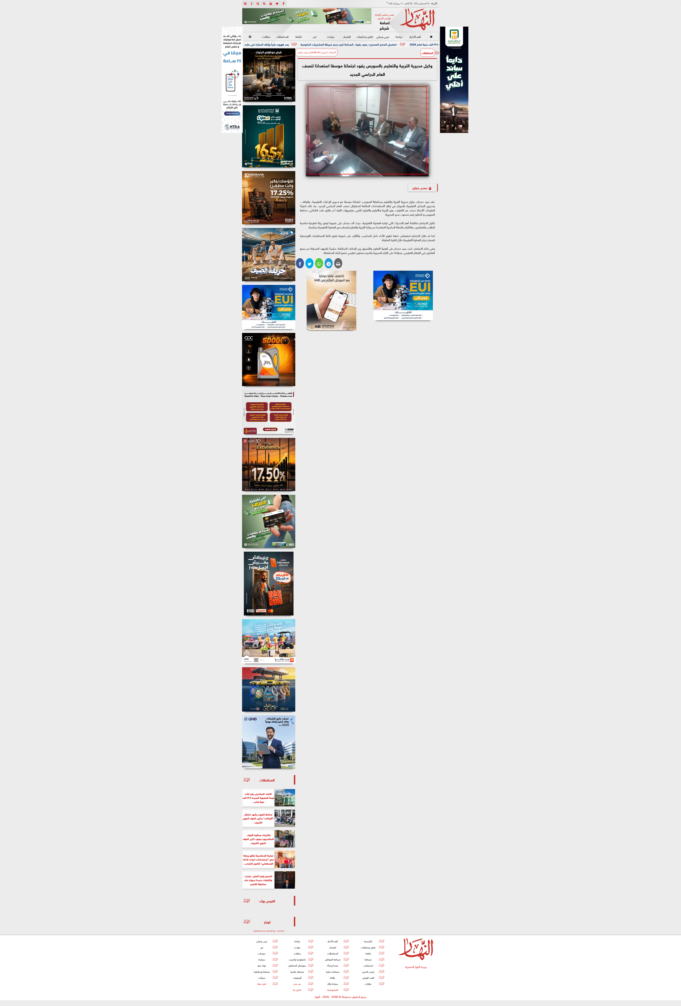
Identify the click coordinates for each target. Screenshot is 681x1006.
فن (314, 36)
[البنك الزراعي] (403, 295)
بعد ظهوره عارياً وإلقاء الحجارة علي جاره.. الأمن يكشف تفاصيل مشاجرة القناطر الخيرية (329, 44)
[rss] (264, 3)
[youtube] (271, 3)
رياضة (398, 36)
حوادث (330, 36)
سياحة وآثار (332, 983)
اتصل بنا (297, 989)
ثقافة (298, 36)
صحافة (368, 959)
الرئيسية (368, 941)
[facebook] (283, 3)
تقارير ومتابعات (364, 36)
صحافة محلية (332, 971)
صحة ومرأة (332, 965)
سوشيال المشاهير (297, 965)
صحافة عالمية (297, 971)
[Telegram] (328, 263)
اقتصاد (347, 36)
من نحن (297, 983)
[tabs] (245, 3)
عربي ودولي (382, 36)
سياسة (261, 959)
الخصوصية (332, 989)
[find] (258, 3)
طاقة (332, 977)
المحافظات (282, 36)
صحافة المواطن (332, 959)
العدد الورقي (368, 977)
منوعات (261, 953)
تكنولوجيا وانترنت (297, 959)
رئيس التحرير (368, 971)
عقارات (368, 983)
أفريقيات (297, 977)
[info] (251, 3)
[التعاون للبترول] (268, 359)
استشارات (368, 965)
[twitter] (277, 3)
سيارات (261, 977)
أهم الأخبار (415, 36)
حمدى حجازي (419, 187)
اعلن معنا (261, 983)
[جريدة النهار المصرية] (306, 16)
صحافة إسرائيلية (262, 971)
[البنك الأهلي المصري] (232, 80)
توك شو (262, 965)
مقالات (266, 36)
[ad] (268, 75)
